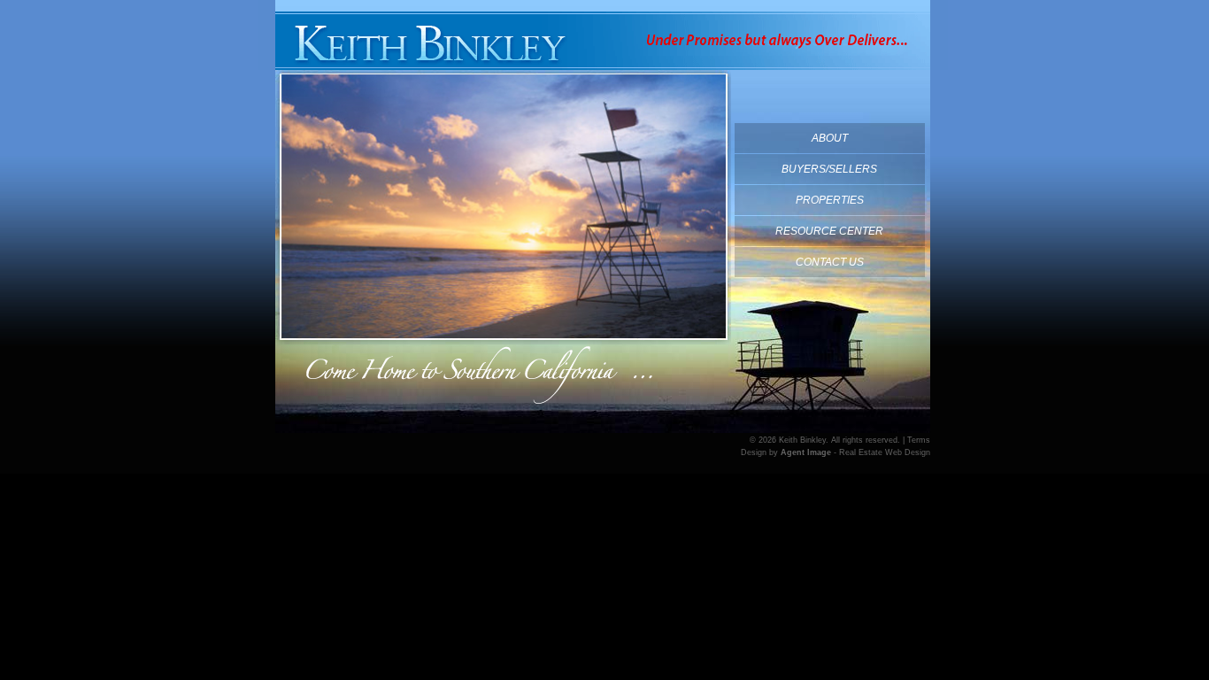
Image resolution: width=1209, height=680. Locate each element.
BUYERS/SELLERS (829, 169)
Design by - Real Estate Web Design (835, 452)
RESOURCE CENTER (829, 231)
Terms (918, 440)
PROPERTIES (830, 200)
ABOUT (830, 138)
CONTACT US (830, 262)
